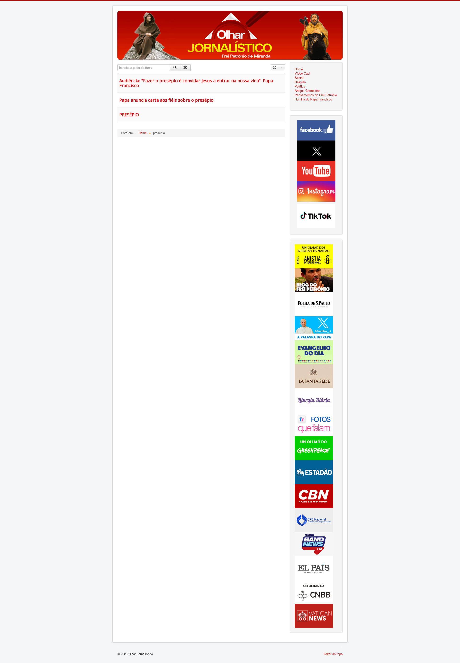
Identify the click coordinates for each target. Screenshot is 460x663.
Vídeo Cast (302, 73)
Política (300, 86)
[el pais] (314, 567)
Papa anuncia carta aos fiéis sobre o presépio (166, 100)
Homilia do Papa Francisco (313, 99)
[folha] (314, 303)
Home (299, 69)
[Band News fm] (314, 543)
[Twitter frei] (314, 327)
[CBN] (314, 495)
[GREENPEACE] (314, 447)
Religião (300, 82)
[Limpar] (185, 67)
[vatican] (314, 615)
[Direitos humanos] (314, 255)
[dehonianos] (314, 351)
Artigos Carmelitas (307, 90)
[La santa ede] (314, 375)
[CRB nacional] (314, 519)
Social (299, 78)
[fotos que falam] (314, 423)
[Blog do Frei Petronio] (314, 279)
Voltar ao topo (333, 653)
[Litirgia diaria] (314, 399)
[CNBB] (314, 591)
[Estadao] (314, 471)
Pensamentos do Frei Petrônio (316, 95)
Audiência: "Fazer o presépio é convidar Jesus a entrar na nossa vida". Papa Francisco (196, 83)
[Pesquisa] (175, 67)
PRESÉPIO (129, 114)
